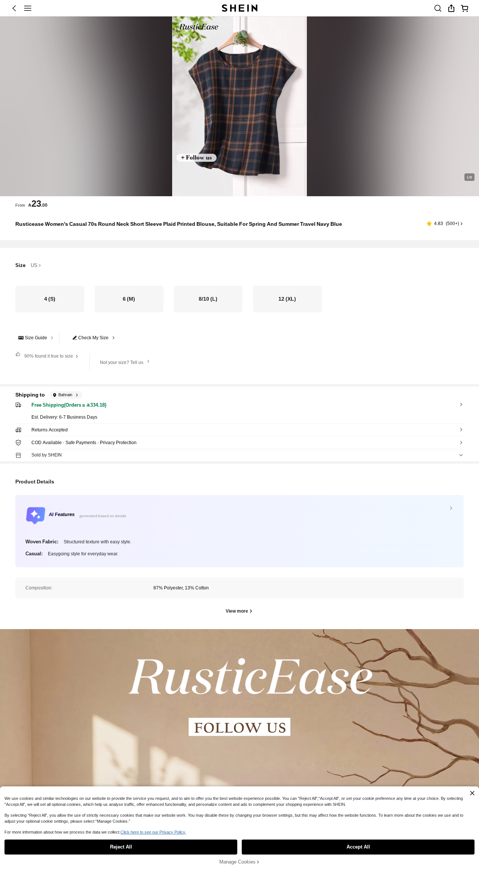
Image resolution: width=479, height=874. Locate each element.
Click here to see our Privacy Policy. (153, 832)
